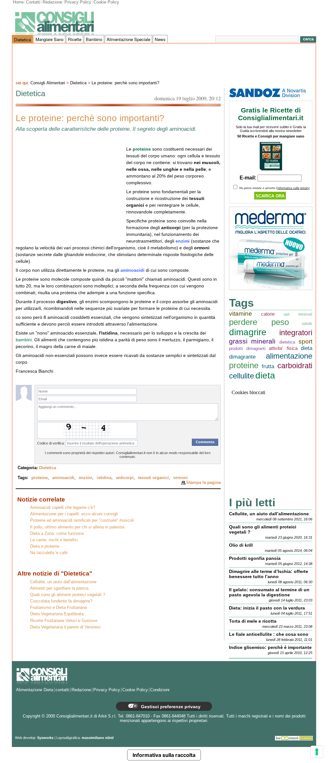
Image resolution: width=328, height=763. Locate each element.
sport (305, 341)
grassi (238, 341)
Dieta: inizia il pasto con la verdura (267, 607)
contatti (62, 690)
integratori (295, 333)
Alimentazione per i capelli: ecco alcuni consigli (74, 514)
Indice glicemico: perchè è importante (270, 647)
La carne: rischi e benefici (54, 540)
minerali (263, 341)
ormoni (180, 478)
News (160, 39)
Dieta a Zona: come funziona (57, 533)
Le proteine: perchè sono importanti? (125, 83)
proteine (39, 478)
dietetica (287, 342)
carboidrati (294, 366)
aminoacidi (63, 478)
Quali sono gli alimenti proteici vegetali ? (67, 595)
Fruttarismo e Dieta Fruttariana (58, 607)
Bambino (94, 39)
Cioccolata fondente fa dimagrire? (61, 601)
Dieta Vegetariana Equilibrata (57, 614)
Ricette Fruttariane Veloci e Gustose (63, 620)
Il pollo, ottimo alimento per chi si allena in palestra (77, 527)
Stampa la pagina (203, 482)
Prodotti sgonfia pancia (255, 558)
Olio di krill (241, 545)
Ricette (74, 39)
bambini (24, 339)
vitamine (240, 313)
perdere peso (259, 322)
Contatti (33, 2)
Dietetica (22, 40)
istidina (104, 478)
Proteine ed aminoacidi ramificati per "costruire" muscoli (82, 520)
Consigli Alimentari (47, 83)
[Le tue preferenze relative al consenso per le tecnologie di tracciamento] (317, 752)
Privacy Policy (77, 2)
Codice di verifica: (51, 443)
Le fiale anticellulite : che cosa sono (268, 634)
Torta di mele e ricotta (252, 621)
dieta (265, 375)
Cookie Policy (106, 2)
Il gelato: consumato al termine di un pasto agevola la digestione (269, 592)
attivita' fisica (283, 348)
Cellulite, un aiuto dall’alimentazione (63, 582)
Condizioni (159, 690)
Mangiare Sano (49, 39)
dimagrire (247, 332)
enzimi (85, 478)
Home (18, 2)
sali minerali (297, 314)
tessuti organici (153, 478)
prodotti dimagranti (247, 348)
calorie (268, 314)
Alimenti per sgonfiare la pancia (59, 588)
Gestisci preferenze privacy (170, 706)
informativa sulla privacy (293, 188)
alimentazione (289, 356)
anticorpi (125, 478)
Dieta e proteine (44, 546)
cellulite (241, 375)
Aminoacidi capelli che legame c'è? (62, 507)
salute (307, 323)
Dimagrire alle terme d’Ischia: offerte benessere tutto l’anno (268, 574)
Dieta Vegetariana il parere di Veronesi (65, 627)
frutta (268, 366)
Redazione (52, 2)
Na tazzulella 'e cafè (49, 553)
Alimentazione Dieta (34, 690)
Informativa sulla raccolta (164, 755)
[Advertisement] (164, 61)
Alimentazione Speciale (128, 39)
